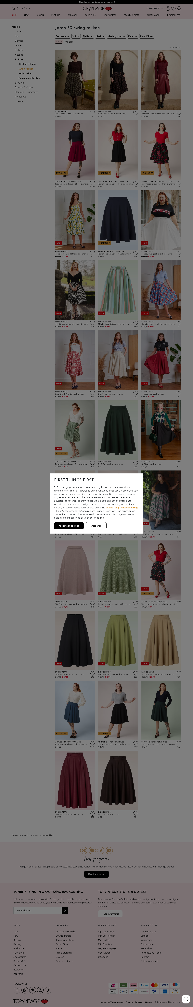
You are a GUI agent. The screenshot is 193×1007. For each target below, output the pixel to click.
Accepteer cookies (69, 525)
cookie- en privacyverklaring (122, 507)
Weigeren (96, 525)
